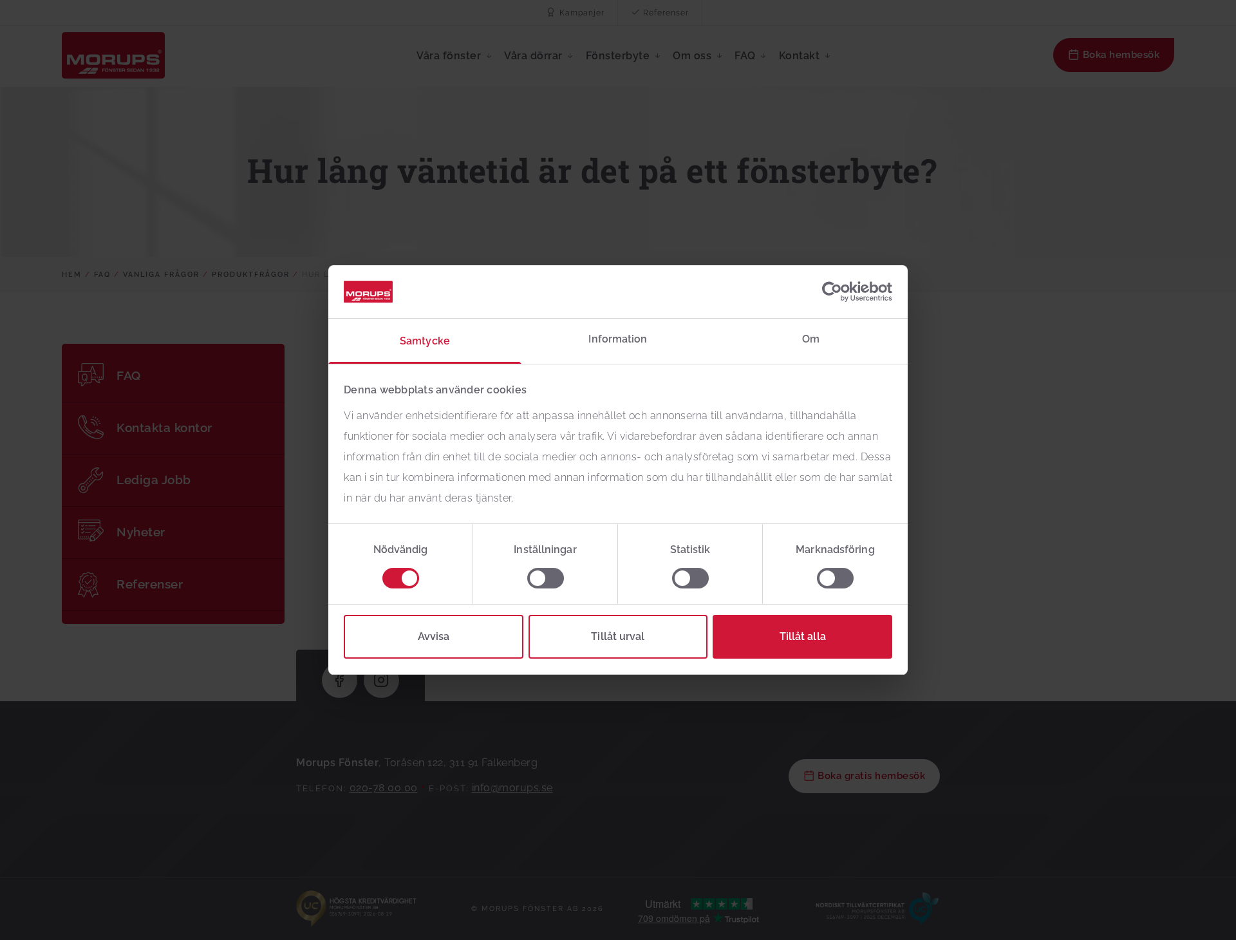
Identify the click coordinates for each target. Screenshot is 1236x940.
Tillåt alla (803, 636)
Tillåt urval (617, 636)
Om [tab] (810, 339)
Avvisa (434, 636)
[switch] (545, 578)
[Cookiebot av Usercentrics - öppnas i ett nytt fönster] (836, 291)
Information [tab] (617, 339)
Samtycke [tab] (425, 341)
